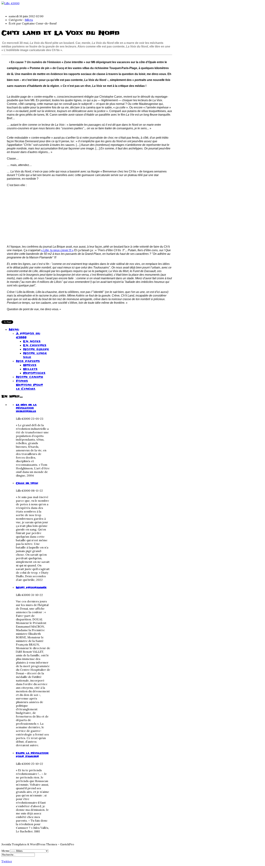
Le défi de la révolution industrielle (26, 408)
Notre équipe (36, 349)
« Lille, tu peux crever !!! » (57, 250)
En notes (32, 341)
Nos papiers (28, 361)
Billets (29, 20)
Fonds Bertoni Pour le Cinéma (29, 385)
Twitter (6, 861)
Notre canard (29, 377)
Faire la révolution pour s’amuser (32, 754)
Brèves (29, 365)
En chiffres (34, 345)
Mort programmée (31, 587)
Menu (14, 329)
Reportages (34, 373)
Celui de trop (27, 483)
